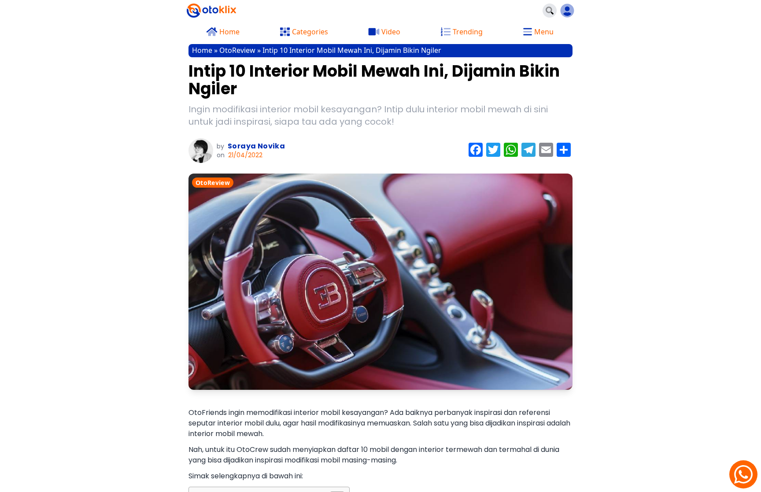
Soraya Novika (256, 146)
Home (202, 50)
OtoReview (237, 50)
